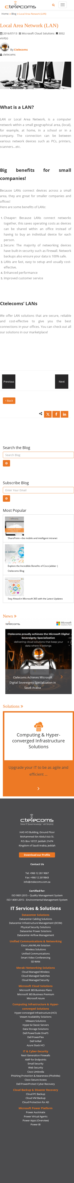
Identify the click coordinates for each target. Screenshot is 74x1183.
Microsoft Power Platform (36, 1108)
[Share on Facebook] (56, 414)
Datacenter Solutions (35, 915)
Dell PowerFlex (35, 1037)
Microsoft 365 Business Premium (35, 994)
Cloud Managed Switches (35, 976)
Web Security (35, 1067)
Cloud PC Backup (35, 1094)
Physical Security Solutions (36, 927)
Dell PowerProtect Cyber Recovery (35, 1084)
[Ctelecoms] (37, 820)
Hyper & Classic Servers (36, 1025)
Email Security (35, 1063)
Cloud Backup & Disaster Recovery (35, 1090)
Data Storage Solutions (36, 1029)
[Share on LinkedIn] (64, 414)
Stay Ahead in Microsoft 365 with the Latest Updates (35, 598)
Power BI (36, 1124)
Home (5, 13)
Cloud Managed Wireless (36, 972)
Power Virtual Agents (35, 1116)
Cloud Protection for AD (35, 1102)
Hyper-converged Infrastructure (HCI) (35, 1012)
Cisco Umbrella (35, 1071)
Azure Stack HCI (36, 1045)
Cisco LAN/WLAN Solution (35, 945)
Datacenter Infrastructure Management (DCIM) (35, 923)
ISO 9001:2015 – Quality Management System (37, 895)
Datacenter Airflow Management (35, 935)
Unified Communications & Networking (36, 941)
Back (9, 400)
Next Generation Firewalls (35, 1055)
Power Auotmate (35, 1112)
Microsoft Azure (36, 998)
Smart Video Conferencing (35, 957)
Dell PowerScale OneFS (35, 1033)
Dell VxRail (35, 1041)
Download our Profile (37, 855)
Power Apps (29, 1120)
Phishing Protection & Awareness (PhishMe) (35, 1075)
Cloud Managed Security (35, 980)
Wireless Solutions (35, 949)
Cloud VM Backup (36, 1098)
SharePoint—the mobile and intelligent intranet (32, 538)
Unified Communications (36, 953)
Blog (13, 13)
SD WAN (35, 961)
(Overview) (43, 1120)
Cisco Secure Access (36, 1079)
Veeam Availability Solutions (35, 1016)
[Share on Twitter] (48, 414)
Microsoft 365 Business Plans (35, 990)
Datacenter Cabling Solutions (35, 919)
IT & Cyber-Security (35, 1051)
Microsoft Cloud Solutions (36, 986)
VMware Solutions (35, 1021)
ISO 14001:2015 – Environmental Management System (37, 899)
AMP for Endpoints (35, 1059)
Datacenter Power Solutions (35, 931)
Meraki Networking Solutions (35, 968)
